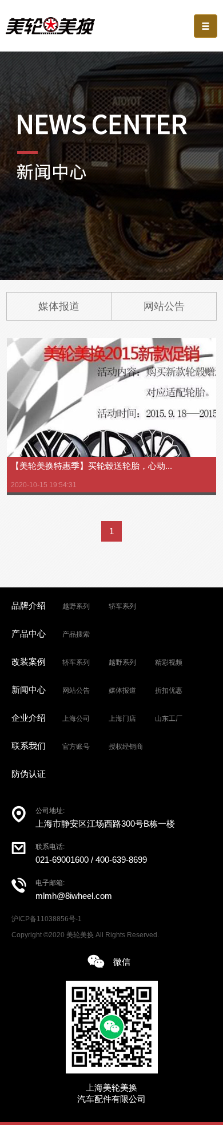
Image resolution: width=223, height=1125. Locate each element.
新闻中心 (28, 689)
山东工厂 (168, 719)
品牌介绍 (28, 605)
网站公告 (164, 306)
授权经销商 (126, 747)
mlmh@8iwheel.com (73, 896)
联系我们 (28, 746)
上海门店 (122, 719)
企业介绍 (28, 718)
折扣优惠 (168, 690)
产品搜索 (76, 634)
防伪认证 (28, 774)
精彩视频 (168, 662)
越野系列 (76, 606)
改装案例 (28, 661)
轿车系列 (122, 606)
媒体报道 (58, 306)
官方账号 (76, 747)
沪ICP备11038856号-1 (46, 919)
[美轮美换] (50, 25)
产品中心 (28, 633)
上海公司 (76, 719)
